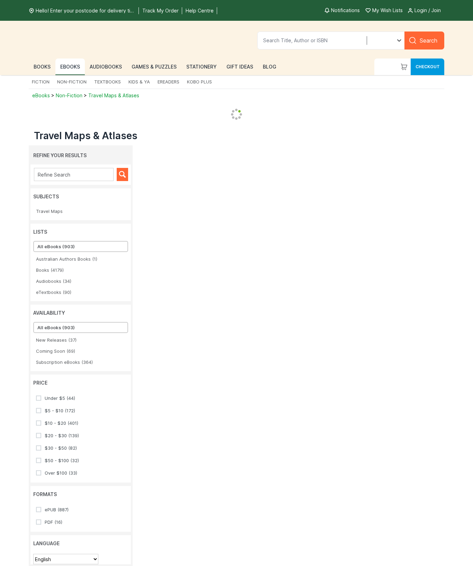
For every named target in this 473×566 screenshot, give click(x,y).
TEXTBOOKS (107, 81)
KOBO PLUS (199, 81)
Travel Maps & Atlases (113, 95)
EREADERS (168, 81)
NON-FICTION (72, 81)
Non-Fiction (69, 95)
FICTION (41, 81)
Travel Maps (49, 211)
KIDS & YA (139, 81)
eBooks (41, 95)
